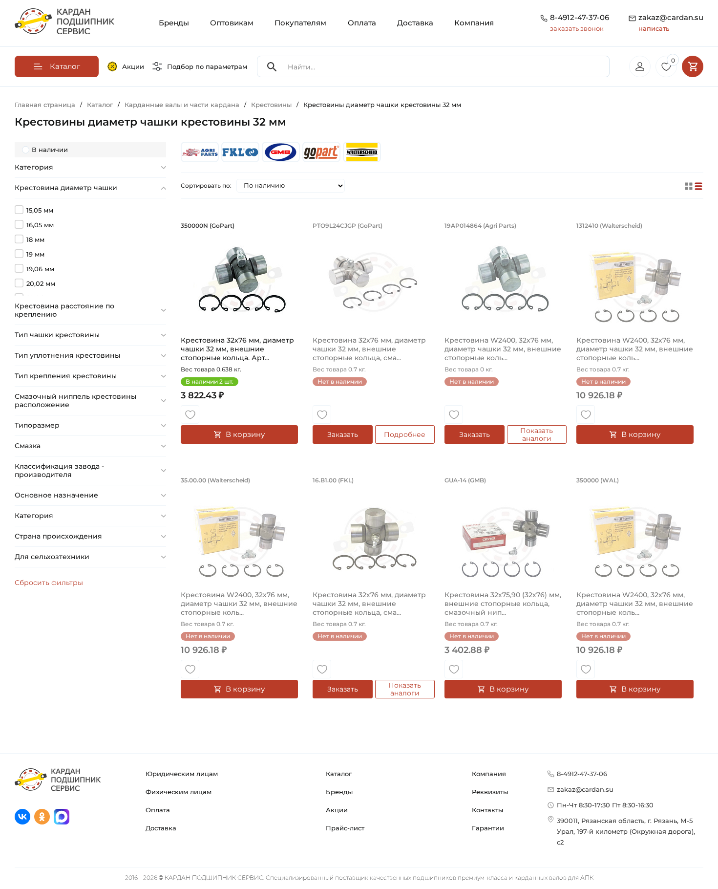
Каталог (339, 774)
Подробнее (404, 434)
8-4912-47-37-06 (579, 17)
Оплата (362, 22)
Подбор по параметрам (207, 66)
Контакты (487, 810)
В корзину (245, 434)
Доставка (415, 22)
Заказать (342, 434)
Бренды (174, 22)
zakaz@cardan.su (670, 22)
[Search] (272, 66)
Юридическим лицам (182, 774)
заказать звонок (577, 28)
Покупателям (300, 22)
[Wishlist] (190, 414)
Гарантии (488, 828)
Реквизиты (490, 792)
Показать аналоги (536, 434)
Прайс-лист (345, 828)
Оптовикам (231, 22)
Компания (474, 22)
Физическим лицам (178, 792)
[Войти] (640, 66)
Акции (133, 66)
